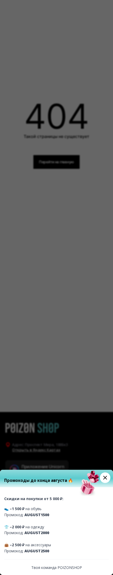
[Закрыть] (105, 477)
